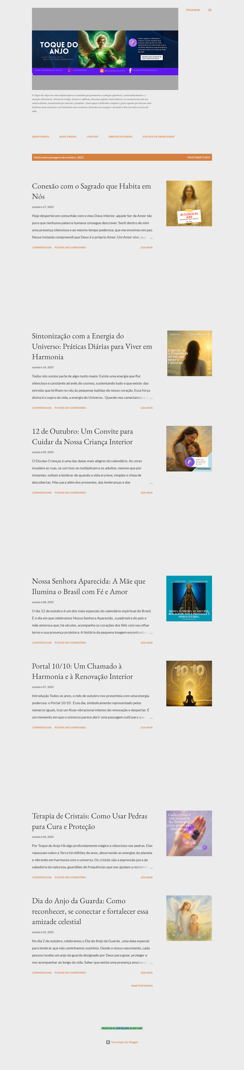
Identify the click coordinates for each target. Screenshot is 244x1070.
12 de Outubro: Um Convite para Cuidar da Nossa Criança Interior (82, 436)
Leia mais (147, 247)
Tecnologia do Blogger (124, 1042)
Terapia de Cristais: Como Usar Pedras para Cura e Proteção (89, 821)
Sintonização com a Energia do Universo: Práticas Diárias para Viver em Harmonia (92, 346)
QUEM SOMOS (40, 136)
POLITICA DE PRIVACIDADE (159, 136)
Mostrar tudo (198, 157)
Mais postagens (142, 985)
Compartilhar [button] (41, 247)
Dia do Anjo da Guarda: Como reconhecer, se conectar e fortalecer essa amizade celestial (90, 910)
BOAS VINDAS (67, 136)
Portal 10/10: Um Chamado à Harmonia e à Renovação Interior (82, 671)
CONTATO (92, 136)
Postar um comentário (70, 247)
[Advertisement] (118, 124)
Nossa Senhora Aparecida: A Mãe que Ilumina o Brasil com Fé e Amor (88, 586)
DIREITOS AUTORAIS (120, 136)
